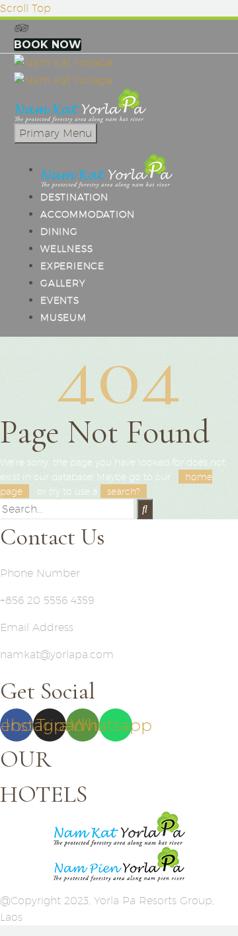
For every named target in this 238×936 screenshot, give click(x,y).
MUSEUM (63, 317)
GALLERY (63, 283)
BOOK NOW (47, 44)
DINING (59, 231)
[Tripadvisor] (21, 28)
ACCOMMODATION (87, 214)
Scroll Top (25, 8)
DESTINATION (74, 197)
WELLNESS (66, 248)
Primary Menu (55, 133)
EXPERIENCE (72, 266)
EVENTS (59, 300)
